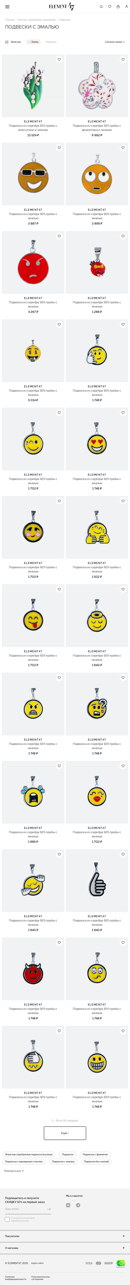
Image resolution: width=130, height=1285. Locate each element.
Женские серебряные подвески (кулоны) (28, 1154)
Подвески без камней (96, 1161)
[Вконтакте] (68, 1205)
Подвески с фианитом (95, 1154)
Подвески (67, 1154)
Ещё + (65, 1133)
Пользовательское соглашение (40, 1278)
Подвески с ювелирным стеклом (23, 1161)
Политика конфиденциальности (15, 1278)
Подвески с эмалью (63, 1161)
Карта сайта (37, 1263)
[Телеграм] (78, 1205)
